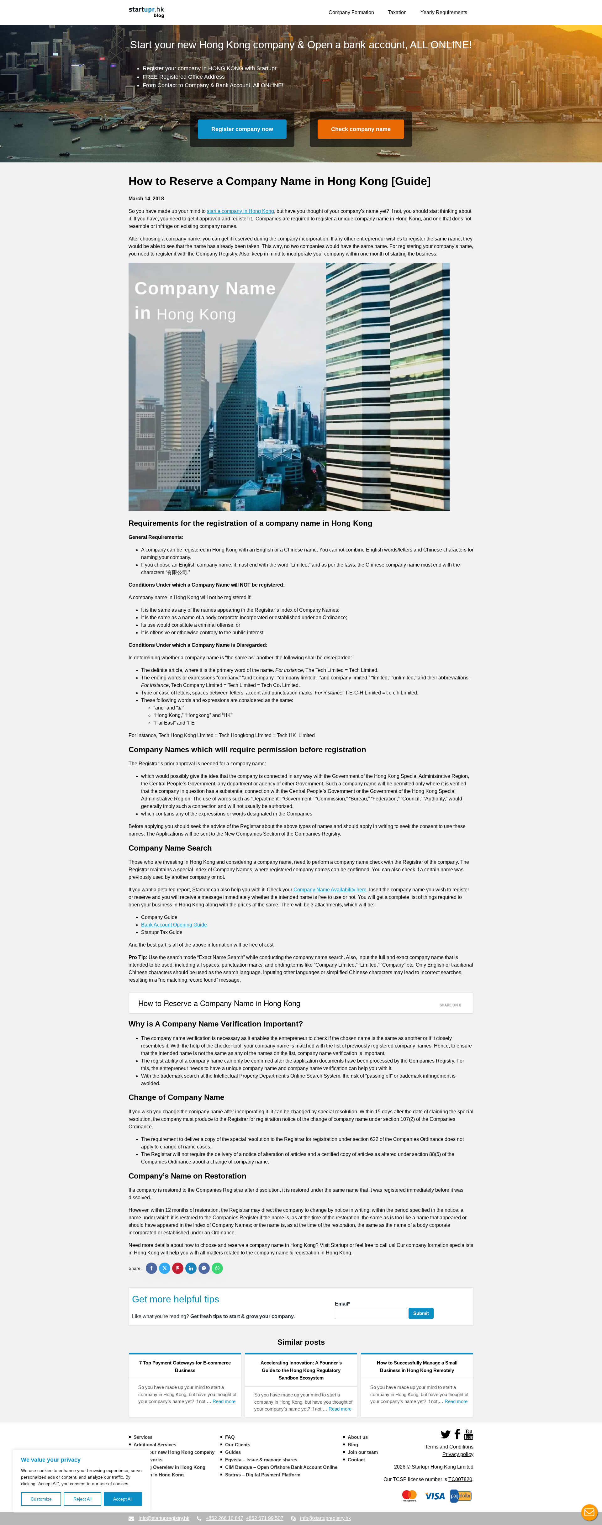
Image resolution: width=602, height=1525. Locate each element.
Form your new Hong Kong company (174, 1452)
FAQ (230, 1437)
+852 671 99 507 (264, 1518)
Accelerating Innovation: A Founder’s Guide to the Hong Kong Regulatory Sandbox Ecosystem (301, 1370)
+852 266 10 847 (224, 1518)
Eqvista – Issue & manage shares (261, 1459)
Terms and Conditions (449, 1446)
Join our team (363, 1452)
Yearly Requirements (443, 12)
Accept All (122, 1498)
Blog (353, 1444)
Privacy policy (457, 1454)
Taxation (397, 12)
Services (143, 1437)
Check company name (361, 129)
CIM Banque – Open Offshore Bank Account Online (281, 1467)
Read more (224, 1401)
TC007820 (460, 1479)
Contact (356, 1459)
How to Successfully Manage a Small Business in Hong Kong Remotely (417, 1366)
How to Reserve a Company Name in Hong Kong (219, 1002)
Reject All (82, 1498)
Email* (342, 1303)
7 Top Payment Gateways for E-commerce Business (185, 1366)
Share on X (450, 1004)
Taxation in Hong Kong (159, 1474)
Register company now (242, 129)
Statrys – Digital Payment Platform (262, 1474)
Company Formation (351, 12)
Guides (233, 1452)
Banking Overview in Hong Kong (169, 1467)
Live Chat (589, 1512)
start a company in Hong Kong (240, 211)
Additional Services (155, 1444)
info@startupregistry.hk (164, 1518)
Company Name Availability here (330, 889)
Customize (41, 1498)
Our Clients (237, 1444)
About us (358, 1437)
